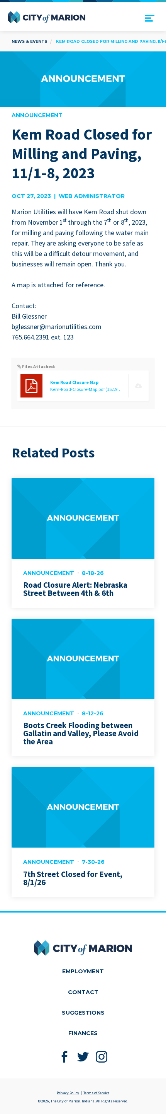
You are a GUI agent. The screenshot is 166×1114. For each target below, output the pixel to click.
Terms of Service (96, 1092)
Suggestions (83, 1012)
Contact (83, 992)
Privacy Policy (68, 1092)
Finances (83, 1033)
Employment (83, 971)
